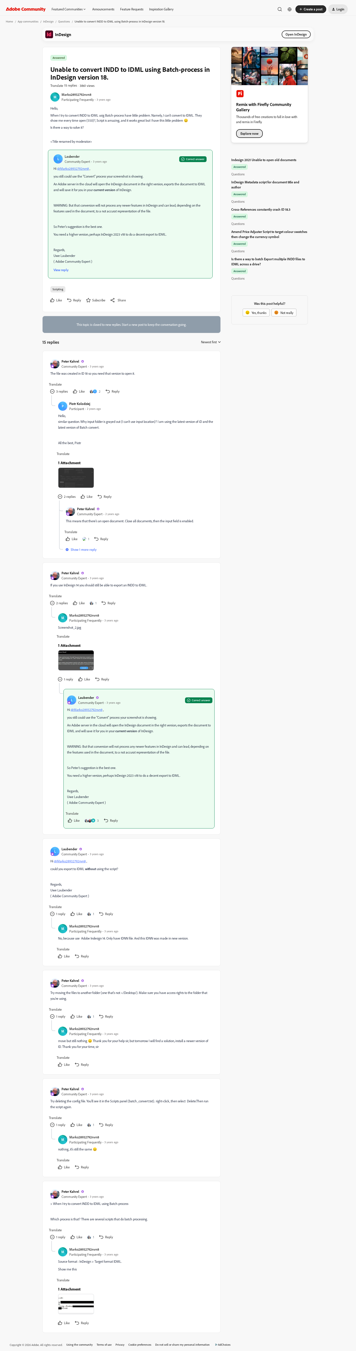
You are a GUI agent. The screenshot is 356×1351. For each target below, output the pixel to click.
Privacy (120, 1344)
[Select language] (290, 9)
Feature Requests (131, 9)
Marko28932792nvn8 (76, 94)
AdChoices (224, 1344)
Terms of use (104, 1344)
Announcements (103, 9)
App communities (28, 21)
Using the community (79, 1344)
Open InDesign (296, 34)
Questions (64, 21)
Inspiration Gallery (161, 9)
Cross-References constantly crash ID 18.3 (260, 209)
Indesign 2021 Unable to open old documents (263, 160)
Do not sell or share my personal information (182, 1344)
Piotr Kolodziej (79, 404)
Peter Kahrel (70, 361)
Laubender (72, 156)
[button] (310, 9)
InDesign (48, 21)
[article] (131, 377)
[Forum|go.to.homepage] (26, 9)
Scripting (58, 289)
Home (9, 21)
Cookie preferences (139, 1344)
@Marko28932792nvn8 (73, 168)
